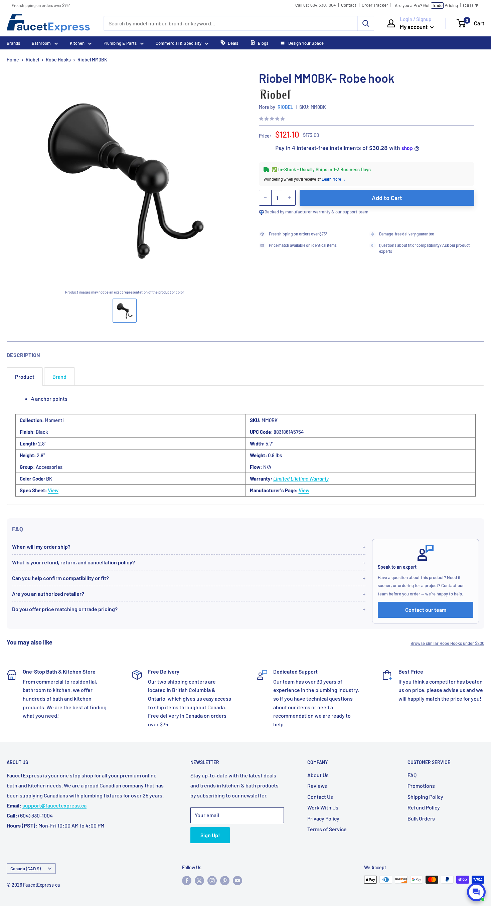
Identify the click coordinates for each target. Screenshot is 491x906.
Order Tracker (375, 5)
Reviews (317, 785)
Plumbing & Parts (120, 43)
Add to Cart (387, 197)
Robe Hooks (58, 59)
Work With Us (322, 807)
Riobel (32, 59)
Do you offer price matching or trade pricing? (65, 609)
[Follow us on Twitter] (199, 880)
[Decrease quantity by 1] (265, 197)
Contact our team (425, 609)
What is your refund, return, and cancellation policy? (73, 562)
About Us (318, 775)
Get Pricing (426, 5)
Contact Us (320, 796)
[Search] (365, 23)
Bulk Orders (421, 818)
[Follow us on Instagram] (212, 880)
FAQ (412, 775)
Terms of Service (327, 829)
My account (414, 26)
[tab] (25, 376)
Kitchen (77, 43)
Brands (13, 43)
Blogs (263, 43)
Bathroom (41, 43)
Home (13, 59)
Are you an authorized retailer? (48, 593)
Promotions (421, 785)
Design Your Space (305, 43)
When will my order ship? (41, 546)
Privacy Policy (323, 818)
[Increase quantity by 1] (289, 197)
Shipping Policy (425, 796)
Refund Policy (423, 807)
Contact (348, 5)
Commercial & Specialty (178, 43)
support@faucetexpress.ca (54, 805)
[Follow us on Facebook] (186, 880)
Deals (233, 43)
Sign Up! (210, 835)
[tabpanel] (245, 445)
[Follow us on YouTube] (237, 880)
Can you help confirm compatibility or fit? (60, 578)
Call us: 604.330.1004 (315, 5)
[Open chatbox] (476, 892)
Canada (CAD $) (25, 868)
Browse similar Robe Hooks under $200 (447, 643)
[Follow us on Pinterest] (224, 880)
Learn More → (333, 179)
